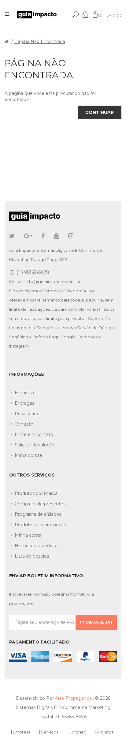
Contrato (24, 424)
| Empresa (21, 732)
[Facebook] (43, 236)
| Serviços (48, 732)
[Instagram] (70, 236)
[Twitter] (12, 236)
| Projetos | (105, 732)
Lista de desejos (32, 556)
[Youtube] (56, 236)
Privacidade (27, 413)
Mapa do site (28, 455)
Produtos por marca (36, 493)
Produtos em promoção (40, 524)
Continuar (99, 112)
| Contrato (76, 732)
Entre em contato (34, 434)
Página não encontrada (39, 41)
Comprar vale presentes (40, 504)
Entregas (24, 403)
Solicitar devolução (34, 445)
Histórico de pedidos (36, 545)
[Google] (28, 236)
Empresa (24, 392)
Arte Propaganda (74, 698)
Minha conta (28, 535)
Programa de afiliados (38, 514)
